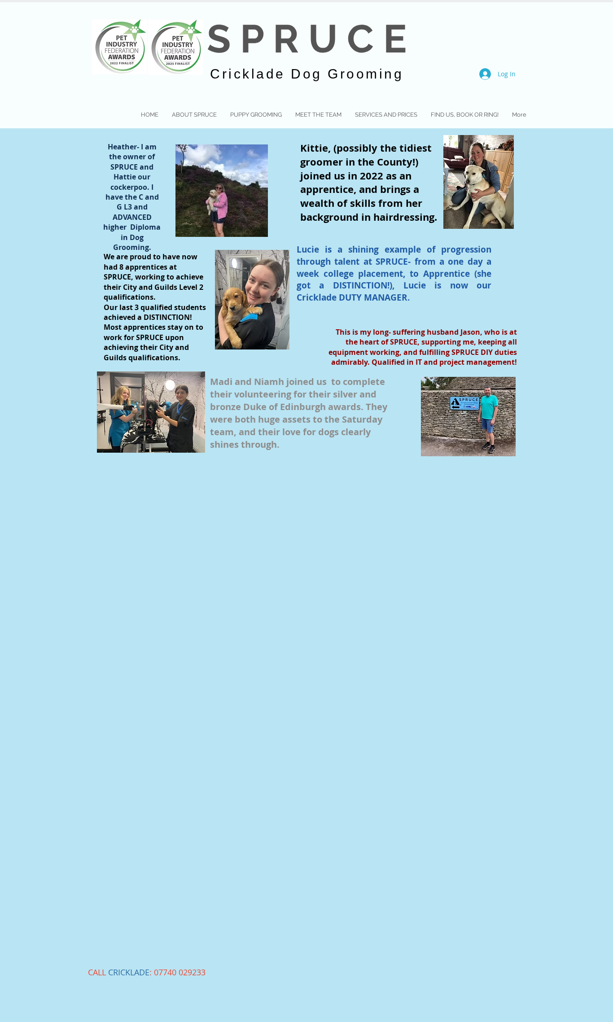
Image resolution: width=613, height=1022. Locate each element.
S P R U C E (307, 38)
